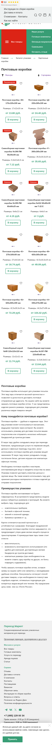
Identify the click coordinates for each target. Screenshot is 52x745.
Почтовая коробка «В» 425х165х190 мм (39, 253)
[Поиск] (35, 15)
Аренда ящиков (11, 658)
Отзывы (7, 671)
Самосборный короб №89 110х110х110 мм (13, 349)
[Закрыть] (49, 725)
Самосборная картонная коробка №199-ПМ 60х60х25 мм (13, 203)
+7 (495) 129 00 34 (14, 715)
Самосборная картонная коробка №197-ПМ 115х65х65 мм (39, 351)
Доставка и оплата (12, 674)
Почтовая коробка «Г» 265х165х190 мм (39, 150)
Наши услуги (38, 32)
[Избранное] (40, 15)
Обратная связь (11, 690)
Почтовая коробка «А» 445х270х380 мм (39, 301)
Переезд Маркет (13, 626)
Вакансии (8, 687)
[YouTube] (20, 710)
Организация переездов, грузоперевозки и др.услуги (25, 639)
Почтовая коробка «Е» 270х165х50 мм (13, 253)
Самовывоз (37, 47)
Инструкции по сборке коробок (17, 694)
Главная (5, 58)
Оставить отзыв (39, 52)
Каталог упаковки (23, 58)
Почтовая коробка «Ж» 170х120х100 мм (13, 101)
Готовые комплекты (41, 37)
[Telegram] (6, 710)
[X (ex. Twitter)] (15, 710)
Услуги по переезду (12, 655)
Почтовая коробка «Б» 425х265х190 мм (13, 301)
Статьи (7, 662)
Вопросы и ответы (12, 697)
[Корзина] (45, 15)
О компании (9, 678)
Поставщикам (10, 684)
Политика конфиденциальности (18, 703)
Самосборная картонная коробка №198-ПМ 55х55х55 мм (13, 151)
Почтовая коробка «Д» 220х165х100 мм (39, 101)
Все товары (9, 649)
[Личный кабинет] (50, 15)
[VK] (11, 710)
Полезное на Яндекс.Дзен (15, 700)
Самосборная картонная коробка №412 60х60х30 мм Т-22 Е (39, 203)
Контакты (8, 681)
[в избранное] (21, 83)
